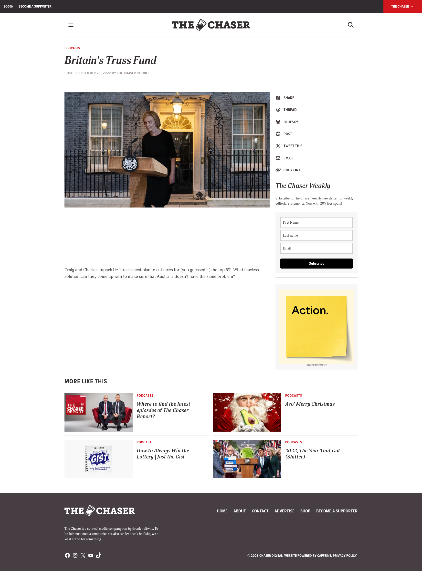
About (239, 511)
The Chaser (400, 6)
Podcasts (72, 48)
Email (288, 158)
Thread (290, 110)
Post (287, 134)
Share (288, 98)
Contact (260, 511)
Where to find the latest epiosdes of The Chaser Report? (163, 410)
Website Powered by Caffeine (307, 555)
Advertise (284, 511)
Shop (305, 511)
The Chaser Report (133, 73)
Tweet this (292, 146)
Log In (8, 6)
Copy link (292, 170)
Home (222, 511)
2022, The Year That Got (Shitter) (312, 453)
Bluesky (290, 122)
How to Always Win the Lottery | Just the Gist (163, 453)
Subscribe (316, 263)
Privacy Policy (345, 555)
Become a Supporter (35, 6)
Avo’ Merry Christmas (310, 404)
